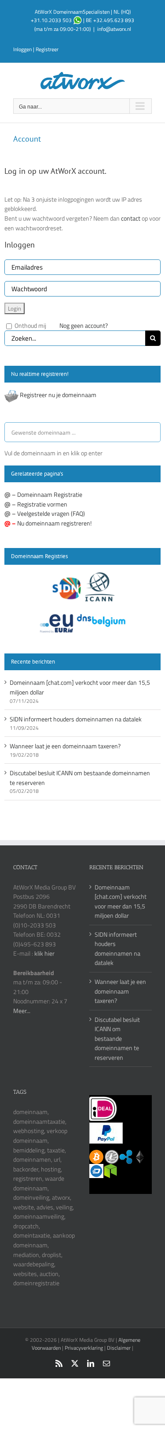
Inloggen (22, 49)
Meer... (21, 1010)
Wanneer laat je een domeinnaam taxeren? (65, 746)
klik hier (44, 953)
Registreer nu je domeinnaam (58, 394)
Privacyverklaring (84, 1348)
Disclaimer (119, 1348)
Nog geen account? (83, 325)
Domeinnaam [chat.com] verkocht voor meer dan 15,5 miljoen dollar (121, 901)
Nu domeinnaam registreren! (54, 523)
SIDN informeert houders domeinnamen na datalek (76, 719)
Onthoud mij (29, 325)
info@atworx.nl (114, 29)
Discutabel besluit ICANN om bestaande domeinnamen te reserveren (117, 1038)
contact (131, 218)
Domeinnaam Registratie (49, 494)
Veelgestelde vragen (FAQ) (51, 513)
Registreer (47, 49)
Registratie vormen (42, 504)
